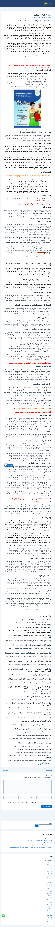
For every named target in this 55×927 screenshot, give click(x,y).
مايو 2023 (49, 917)
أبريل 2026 (49, 869)
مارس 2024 (49, 904)
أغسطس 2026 (48, 860)
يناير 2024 (49, 908)
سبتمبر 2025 (49, 884)
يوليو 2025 (49, 888)
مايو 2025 (49, 893)
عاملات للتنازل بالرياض (47, 842)
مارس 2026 (49, 871)
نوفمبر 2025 (49, 880)
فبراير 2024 (49, 906)
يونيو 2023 (49, 915)
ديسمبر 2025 (49, 877)
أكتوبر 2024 (49, 897)
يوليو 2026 (49, 862)
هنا (15, 408)
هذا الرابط (38, 436)
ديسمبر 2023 (49, 910)
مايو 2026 (49, 867)
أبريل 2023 (49, 919)
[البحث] (36, 825)
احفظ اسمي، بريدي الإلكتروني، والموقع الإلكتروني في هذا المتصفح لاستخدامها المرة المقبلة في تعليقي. (28, 802)
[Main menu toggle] (2, 3)
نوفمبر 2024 (49, 895)
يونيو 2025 (49, 891)
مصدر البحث (40, 200)
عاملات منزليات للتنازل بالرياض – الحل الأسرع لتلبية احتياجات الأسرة (37, 845)
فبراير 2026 (49, 873)
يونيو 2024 (49, 902)
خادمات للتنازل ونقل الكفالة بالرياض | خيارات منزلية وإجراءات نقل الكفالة (36, 840)
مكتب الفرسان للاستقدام (38, 3)
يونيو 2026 (49, 864)
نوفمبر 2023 (49, 913)
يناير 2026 (49, 875)
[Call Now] (6, 465)
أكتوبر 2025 (49, 882)
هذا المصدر (41, 252)
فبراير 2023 (49, 921)
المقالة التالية (4, 770)
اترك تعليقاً (48, 17)
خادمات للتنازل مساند (47, 838)
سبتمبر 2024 (49, 899)
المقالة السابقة (50, 770)
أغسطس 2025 (48, 886)
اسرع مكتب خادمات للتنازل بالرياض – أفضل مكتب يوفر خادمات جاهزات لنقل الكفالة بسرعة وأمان (31, 847)
